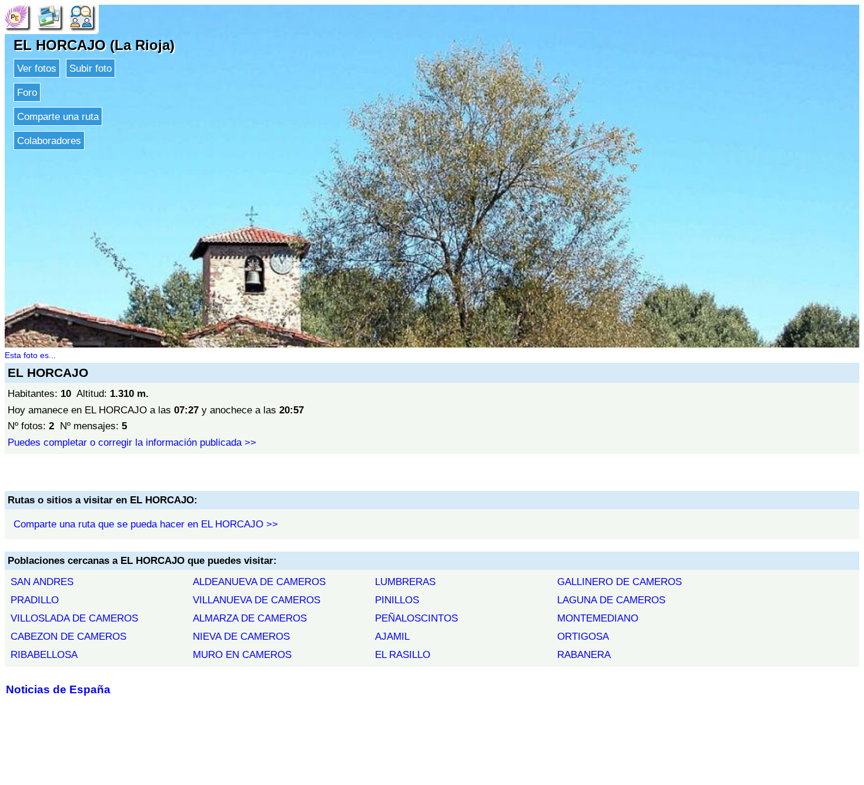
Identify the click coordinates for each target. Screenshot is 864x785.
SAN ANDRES (42, 581)
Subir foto (90, 68)
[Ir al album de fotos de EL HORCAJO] (49, 16)
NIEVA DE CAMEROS (241, 636)
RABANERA (584, 654)
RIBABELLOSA (44, 654)
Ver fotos (36, 68)
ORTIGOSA (583, 636)
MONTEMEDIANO (597, 618)
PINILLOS (397, 600)
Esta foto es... (30, 355)
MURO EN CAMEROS (242, 654)
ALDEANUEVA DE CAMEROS (259, 581)
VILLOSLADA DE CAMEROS (74, 618)
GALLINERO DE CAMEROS (619, 581)
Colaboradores (49, 140)
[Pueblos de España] (16, 16)
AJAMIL (392, 636)
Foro (27, 92)
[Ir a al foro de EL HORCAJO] (81, 16)
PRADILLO (35, 600)
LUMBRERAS (405, 581)
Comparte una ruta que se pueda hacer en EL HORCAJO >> (146, 524)
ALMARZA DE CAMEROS (250, 618)
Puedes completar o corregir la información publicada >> (132, 442)
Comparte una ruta (58, 116)
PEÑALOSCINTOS (416, 618)
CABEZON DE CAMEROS (68, 636)
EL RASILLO (402, 654)
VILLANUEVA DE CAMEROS (256, 600)
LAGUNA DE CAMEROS (611, 600)
